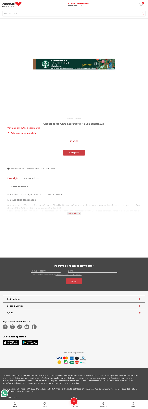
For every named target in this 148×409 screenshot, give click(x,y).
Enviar (74, 281)
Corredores (74, 406)
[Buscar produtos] (143, 13)
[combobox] (74, 13)
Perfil (133, 406)
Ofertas (44, 406)
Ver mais (74, 213)
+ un (3, 160)
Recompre (103, 406)
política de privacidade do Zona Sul (68, 275)
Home (15, 406)
